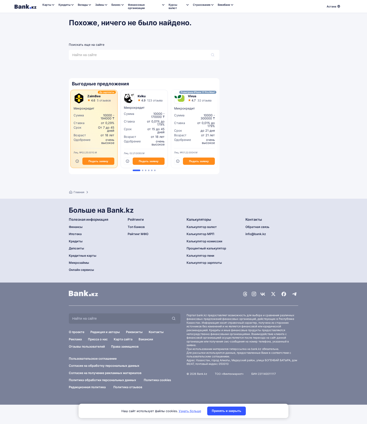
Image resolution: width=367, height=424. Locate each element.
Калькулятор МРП (200, 234)
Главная (79, 192)
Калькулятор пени (200, 255)
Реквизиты (134, 332)
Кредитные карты (82, 255)
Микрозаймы (79, 263)
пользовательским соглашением (208, 356)
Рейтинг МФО (138, 234)
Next (218, 130)
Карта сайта (123, 339)
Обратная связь (257, 227)
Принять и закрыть (226, 411)
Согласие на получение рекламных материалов (105, 373)
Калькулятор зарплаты (204, 263)
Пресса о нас (98, 339)
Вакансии (146, 339)
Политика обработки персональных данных (102, 380)
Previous (70, 130)
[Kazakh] (350, 5)
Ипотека (75, 234)
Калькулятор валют (202, 227)
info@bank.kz (255, 234)
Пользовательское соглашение (93, 358)
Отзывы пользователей (87, 346)
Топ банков (136, 227)
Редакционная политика (87, 387)
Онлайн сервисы (81, 270)
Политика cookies (157, 380)
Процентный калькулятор (206, 248)
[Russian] (345, 5)
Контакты (156, 332)
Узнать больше (190, 411)
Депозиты (76, 248)
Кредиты (76, 241)
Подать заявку (98, 161)
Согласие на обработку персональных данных (104, 366)
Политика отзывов (127, 387)
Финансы (76, 227)
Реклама (75, 339)
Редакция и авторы (105, 332)
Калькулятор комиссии (204, 241)
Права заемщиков (125, 346)
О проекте (76, 332)
